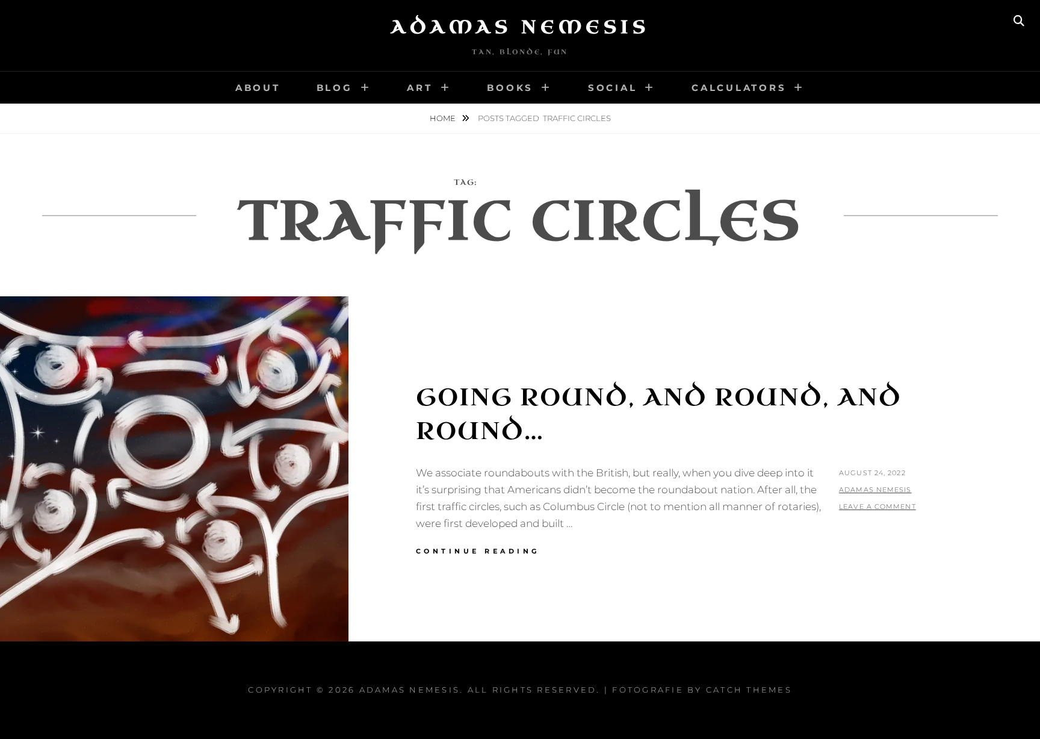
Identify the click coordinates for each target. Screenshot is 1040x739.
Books (510, 87)
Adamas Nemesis (520, 27)
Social (612, 87)
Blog (335, 87)
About (257, 87)
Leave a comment (877, 506)
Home (443, 118)
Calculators (739, 87)
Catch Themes (749, 689)
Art (419, 87)
